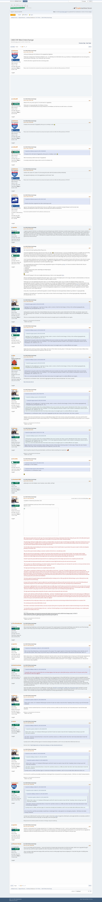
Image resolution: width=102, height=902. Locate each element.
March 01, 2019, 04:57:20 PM (29, 666)
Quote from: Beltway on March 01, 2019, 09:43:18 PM (36, 787)
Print (90, 46)
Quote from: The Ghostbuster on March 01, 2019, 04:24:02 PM (37, 648)
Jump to (73, 891)
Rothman (15, 50)
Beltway (15, 300)
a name (56, 816)
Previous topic (82, 43)
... (25, 46)
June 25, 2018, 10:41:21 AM (28, 52)
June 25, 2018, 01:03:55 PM (28, 170)
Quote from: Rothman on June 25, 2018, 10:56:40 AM (36, 151)
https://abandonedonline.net (56, 745)
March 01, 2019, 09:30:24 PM (29, 722)
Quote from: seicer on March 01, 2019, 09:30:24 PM (35, 753)
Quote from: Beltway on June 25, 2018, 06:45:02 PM (35, 330)
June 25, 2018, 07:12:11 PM (28, 327)
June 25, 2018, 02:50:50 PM (28, 228)
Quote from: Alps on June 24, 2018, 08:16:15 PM (35, 463)
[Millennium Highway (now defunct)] (12, 221)
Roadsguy (15, 783)
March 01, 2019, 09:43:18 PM (29, 750)
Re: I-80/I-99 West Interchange (30, 50)
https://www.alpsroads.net (29, 381)
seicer (14, 721)
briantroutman (17, 665)
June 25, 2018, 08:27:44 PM (28, 429)
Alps (14, 355)
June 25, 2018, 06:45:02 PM (28, 301)
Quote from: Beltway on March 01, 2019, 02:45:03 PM (36, 669)
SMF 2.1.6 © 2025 (12, 899)
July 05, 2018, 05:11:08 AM (28, 460)
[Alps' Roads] (12, 383)
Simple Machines (19, 899)
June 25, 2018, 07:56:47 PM (28, 356)
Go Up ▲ (91, 899)
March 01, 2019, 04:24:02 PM (29, 624)
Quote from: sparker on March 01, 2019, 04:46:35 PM (36, 699)
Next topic (88, 43)
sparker (15, 227)
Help (81, 899)
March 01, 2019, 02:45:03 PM (29, 498)
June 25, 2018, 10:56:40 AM (28, 122)
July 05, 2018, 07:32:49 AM (28, 480)
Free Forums (15, 900)
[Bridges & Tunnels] (12, 734)
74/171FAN (37, 17)
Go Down (13, 46)
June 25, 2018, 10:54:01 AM (28, 100)
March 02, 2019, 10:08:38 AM (29, 845)
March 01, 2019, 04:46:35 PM (29, 645)
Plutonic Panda (17, 844)
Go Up (12, 885)
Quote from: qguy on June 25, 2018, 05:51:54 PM (35, 304)
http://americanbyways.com (46, 745)
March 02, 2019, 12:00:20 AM (29, 784)
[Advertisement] (51, 29)
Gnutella (15, 459)
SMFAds (10, 900)
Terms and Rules (85, 899)
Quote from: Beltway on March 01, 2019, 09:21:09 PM (36, 725)
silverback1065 (17, 479)
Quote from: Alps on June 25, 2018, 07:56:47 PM (35, 393)
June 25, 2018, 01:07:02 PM (28, 196)
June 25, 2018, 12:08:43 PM (28, 148)
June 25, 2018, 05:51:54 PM (28, 247)
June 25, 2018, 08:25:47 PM (28, 391)
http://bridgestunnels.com (35, 745)
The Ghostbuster (17, 623)
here (64, 264)
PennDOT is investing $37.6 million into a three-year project (65, 687)
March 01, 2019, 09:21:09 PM (29, 696)
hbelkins (15, 195)
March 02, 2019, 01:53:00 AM (29, 826)
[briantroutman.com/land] (12, 681)
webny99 (15, 99)
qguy (14, 246)
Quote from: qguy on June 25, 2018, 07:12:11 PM (35, 432)
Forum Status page (63, 11)
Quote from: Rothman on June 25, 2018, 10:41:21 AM (36, 199)
